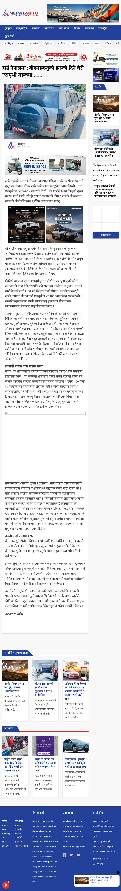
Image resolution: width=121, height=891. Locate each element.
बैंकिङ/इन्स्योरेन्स (21, 846)
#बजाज (21, 43)
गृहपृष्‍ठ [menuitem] (8, 28)
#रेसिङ (73, 43)
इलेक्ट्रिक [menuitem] (102, 28)
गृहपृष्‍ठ (4, 821)
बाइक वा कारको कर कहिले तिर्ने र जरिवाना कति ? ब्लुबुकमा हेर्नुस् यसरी (45, 765)
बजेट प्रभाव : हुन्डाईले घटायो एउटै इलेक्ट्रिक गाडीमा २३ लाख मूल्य (75, 763)
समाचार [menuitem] (36, 28)
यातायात (18, 833)
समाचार (5, 825)
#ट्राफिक (61, 43)
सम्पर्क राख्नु (6, 833)
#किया (108, 43)
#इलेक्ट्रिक (8, 43)
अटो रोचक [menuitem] (64, 28)
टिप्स (4, 842)
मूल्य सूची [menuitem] (9, 36)
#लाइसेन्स (34, 43)
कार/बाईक (19, 821)
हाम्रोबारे (5, 829)
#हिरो (118, 43)
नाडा (3, 837)
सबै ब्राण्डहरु (106, 235)
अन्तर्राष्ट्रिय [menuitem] (49, 28)
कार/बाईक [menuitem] (21, 28)
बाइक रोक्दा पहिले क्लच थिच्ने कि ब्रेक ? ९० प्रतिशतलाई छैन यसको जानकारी (13, 765)
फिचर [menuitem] (77, 28)
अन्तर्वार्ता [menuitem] (89, 28)
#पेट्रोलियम (48, 43)
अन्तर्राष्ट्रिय (18, 829)
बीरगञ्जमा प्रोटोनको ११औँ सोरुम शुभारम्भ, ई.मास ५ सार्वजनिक (44, 689)
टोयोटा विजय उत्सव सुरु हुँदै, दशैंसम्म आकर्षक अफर (14, 688)
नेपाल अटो (21, 144)
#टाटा (97, 43)
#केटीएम (85, 43)
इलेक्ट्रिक (18, 842)
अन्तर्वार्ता (18, 837)
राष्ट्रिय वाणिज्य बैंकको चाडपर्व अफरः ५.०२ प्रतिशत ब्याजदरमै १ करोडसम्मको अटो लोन (75, 691)
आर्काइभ (5, 846)
